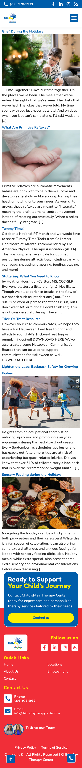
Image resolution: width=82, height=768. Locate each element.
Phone (19, 696)
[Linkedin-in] (61, 4)
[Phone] (8, 698)
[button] (74, 18)
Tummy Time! (12, 228)
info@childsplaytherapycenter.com (37, 713)
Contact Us (16, 688)
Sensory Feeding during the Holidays (32, 474)
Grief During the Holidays (22, 31)
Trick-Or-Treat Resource (21, 319)
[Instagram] (68, 4)
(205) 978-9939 (24, 701)
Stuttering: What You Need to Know (30, 276)
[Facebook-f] (53, 4)
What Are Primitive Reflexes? (26, 127)
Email (19, 709)
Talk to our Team (40, 727)
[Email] (8, 711)
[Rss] (76, 4)
